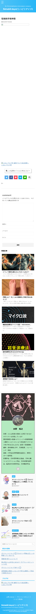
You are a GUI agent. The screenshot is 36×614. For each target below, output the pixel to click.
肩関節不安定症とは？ (10, 379)
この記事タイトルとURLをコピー (19, 171)
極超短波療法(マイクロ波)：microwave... (17, 324)
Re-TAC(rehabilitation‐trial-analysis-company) (12, 607)
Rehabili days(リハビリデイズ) (18, 9)
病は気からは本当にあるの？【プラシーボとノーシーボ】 (17, 563)
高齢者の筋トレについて (20, 495)
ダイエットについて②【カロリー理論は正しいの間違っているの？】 (22, 482)
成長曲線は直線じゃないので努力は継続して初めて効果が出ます (17, 572)
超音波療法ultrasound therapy (13, 352)
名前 (4, 224)
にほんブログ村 (6, 165)
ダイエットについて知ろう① (22, 521)
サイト (4, 237)
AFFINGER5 (24, 611)
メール (4, 231)
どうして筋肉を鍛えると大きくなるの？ (16, 272)
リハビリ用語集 (18, 599)
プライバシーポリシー (23, 597)
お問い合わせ (10, 597)
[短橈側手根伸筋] (20, 177)
